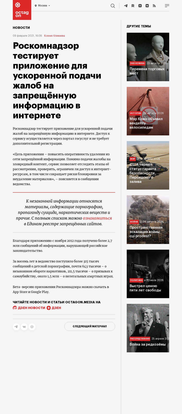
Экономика (137, 63)
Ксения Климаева (54, 36)
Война (134, 222)
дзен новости (31, 308)
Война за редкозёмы (148, 344)
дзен (56, 308)
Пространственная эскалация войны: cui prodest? (146, 232)
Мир (132, 159)
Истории (135, 113)
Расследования (139, 339)
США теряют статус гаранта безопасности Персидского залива (143, 173)
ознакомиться (97, 218)
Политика (136, 280)
